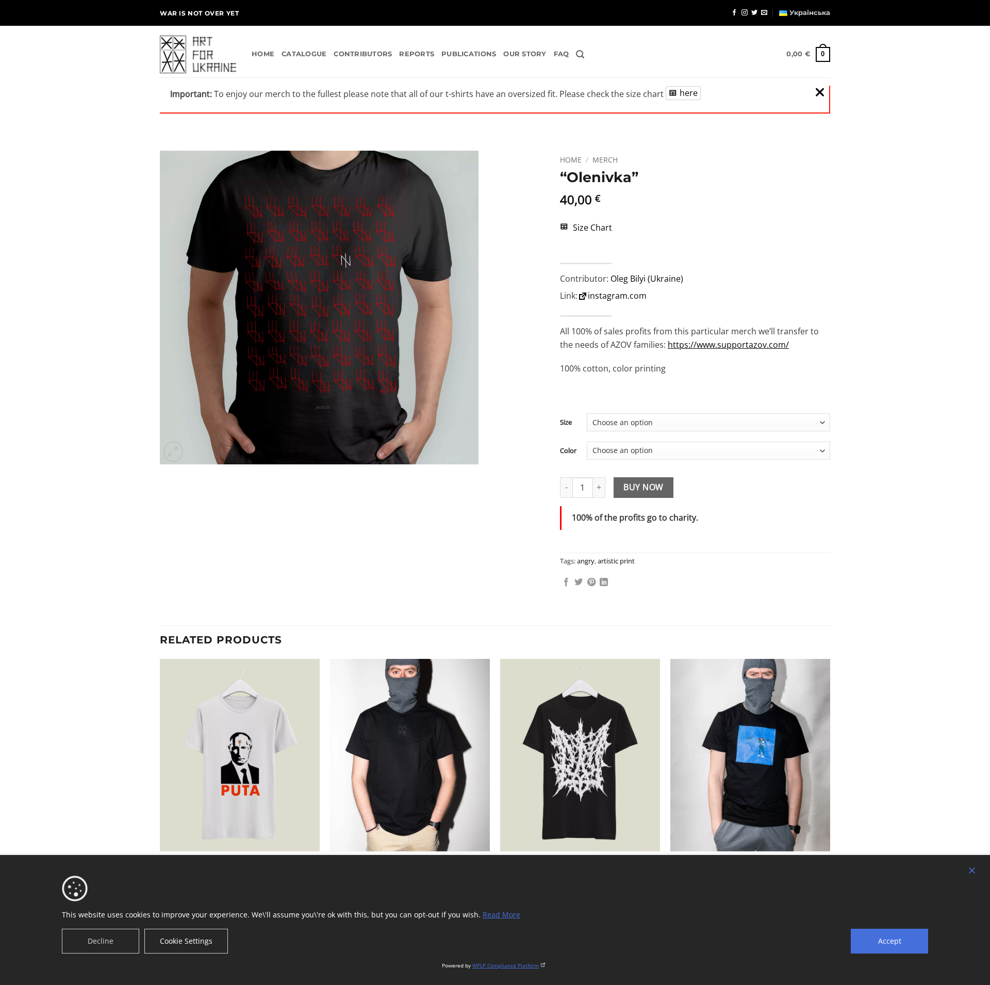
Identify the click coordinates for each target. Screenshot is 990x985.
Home (263, 54)
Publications (468, 54)
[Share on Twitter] (578, 582)
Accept (889, 941)
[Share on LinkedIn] (604, 582)
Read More (501, 914)
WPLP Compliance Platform (505, 965)
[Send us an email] (764, 13)
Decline (100, 941)
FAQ (561, 54)
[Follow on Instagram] (744, 13)
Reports (416, 54)
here (689, 93)
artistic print (616, 561)
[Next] (829, 791)
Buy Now (643, 487)
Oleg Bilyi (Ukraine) (646, 278)
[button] (580, 54)
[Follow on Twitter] (754, 13)
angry (586, 561)
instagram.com (617, 295)
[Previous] (160, 791)
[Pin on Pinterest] (591, 582)
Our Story (524, 54)
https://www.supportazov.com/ (728, 344)
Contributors (363, 54)
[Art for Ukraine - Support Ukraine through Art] (198, 54)
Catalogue (304, 54)
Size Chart (591, 227)
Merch (605, 160)
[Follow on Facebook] (734, 13)
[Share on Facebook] (566, 582)
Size (566, 422)
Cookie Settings (186, 941)
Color (568, 451)
